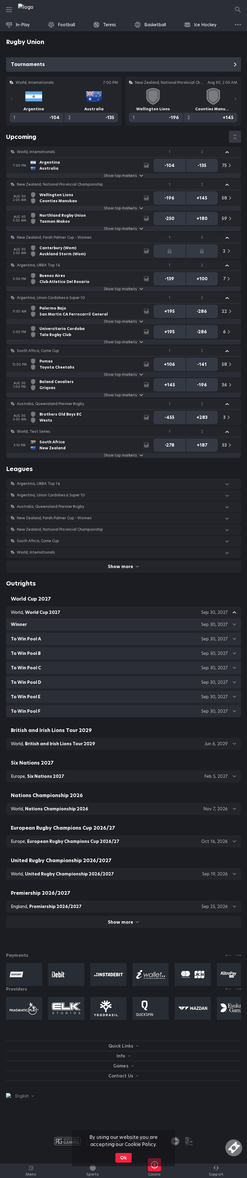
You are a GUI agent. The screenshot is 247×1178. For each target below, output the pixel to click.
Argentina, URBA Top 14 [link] (38, 265)
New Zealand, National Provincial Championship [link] (60, 184)
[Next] (236, 99)
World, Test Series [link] (33, 431)
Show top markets (120, 175)
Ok (123, 1158)
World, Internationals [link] (36, 151)
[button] (123, 151)
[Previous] (11, 99)
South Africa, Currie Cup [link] (38, 350)
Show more (120, 567)
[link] (39, 10)
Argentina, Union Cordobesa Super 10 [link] (51, 297)
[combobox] (20, 1096)
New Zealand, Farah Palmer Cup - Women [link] (54, 237)
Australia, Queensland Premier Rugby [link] (50, 403)
